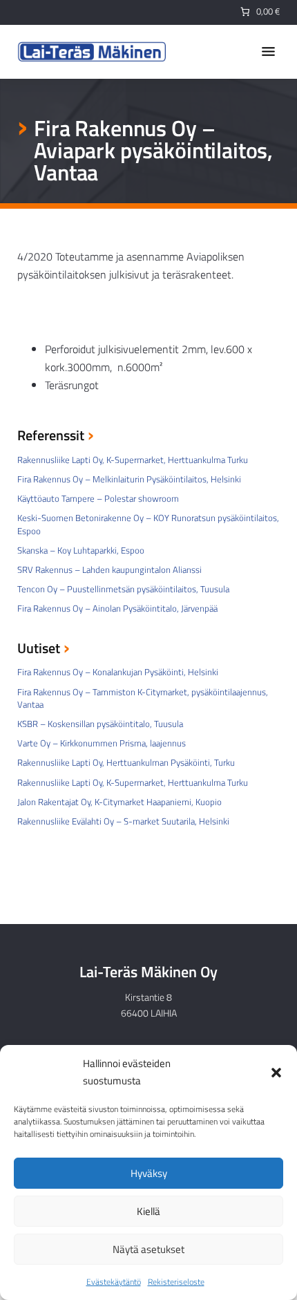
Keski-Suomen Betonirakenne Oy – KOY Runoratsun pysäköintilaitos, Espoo (148, 524)
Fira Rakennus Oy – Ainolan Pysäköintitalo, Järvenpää (117, 608)
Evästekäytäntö (113, 1281)
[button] (276, 1073)
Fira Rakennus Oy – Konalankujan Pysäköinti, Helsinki (117, 672)
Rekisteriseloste (176, 1281)
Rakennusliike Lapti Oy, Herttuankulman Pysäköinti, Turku (126, 762)
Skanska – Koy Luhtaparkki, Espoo (80, 550)
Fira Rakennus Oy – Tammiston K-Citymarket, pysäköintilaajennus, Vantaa (142, 698)
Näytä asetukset (148, 1249)
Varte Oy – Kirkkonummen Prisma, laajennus (101, 743)
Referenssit (50, 436)
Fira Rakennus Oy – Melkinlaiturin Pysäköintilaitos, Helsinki (129, 479)
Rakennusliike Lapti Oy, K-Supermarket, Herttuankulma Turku (132, 460)
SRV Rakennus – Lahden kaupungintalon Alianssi (109, 569)
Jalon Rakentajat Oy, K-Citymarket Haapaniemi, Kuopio (119, 802)
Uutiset (38, 649)
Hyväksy (149, 1173)
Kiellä (148, 1211)
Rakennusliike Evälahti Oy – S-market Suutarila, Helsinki (123, 821)
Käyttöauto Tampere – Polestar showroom (98, 498)
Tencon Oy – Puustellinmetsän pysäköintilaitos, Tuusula (123, 589)
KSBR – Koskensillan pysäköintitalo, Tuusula (100, 724)
